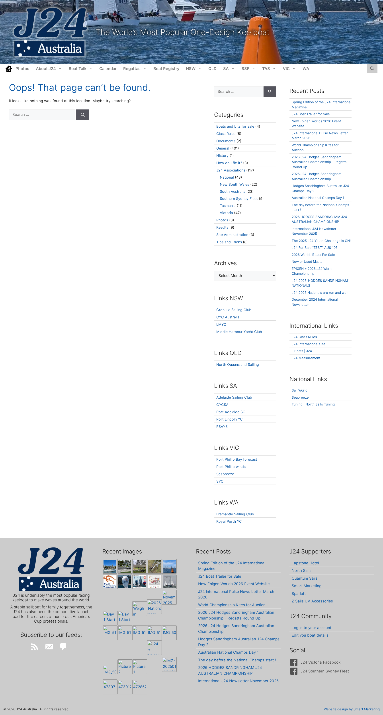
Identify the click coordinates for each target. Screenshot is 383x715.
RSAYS (222, 426)
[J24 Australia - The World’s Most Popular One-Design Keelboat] (169, 566)
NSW (190, 68)
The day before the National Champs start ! (237, 660)
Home (9, 68)
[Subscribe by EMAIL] (49, 646)
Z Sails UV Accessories (312, 601)
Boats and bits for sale (235, 126)
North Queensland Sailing (237, 364)
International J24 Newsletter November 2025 (238, 681)
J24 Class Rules (304, 337)
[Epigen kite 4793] (124, 582)
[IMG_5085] (169, 632)
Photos (22, 68)
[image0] (110, 566)
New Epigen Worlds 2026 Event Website (234, 584)
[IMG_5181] (110, 632)
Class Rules (225, 133)
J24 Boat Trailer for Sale (311, 114)
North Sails (301, 570)
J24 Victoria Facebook (320, 662)
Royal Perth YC (229, 521)
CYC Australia (228, 317)
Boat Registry (166, 68)
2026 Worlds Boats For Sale (313, 255)
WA (306, 68)
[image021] (139, 566)
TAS (266, 68)
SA (226, 68)
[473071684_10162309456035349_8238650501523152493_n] (110, 687)
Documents (225, 141)
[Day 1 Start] (110, 618)
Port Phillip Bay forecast (236, 459)
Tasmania (228, 205)
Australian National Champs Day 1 (318, 198)
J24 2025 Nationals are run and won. (320, 292)
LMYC (221, 324)
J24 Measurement (306, 358)
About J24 (46, 68)
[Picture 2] (124, 666)
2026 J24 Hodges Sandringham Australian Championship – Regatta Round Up (319, 162)
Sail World (299, 390)
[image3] (124, 566)
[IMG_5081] (110, 672)
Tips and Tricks (229, 242)
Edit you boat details (310, 635)
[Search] (82, 114)
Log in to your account (311, 627)
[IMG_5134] (154, 632)
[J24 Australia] (50, 32)
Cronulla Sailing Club (233, 310)
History (222, 155)
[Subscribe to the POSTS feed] (34, 646)
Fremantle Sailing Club (235, 514)
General (222, 148)
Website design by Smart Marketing (352, 709)
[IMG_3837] (139, 582)
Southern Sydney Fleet (239, 198)
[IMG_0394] (154, 566)
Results (222, 227)
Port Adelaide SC (230, 412)
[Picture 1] (139, 666)
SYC (219, 481)
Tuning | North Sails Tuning (313, 404)
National (227, 177)
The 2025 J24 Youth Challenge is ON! (321, 241)
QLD (212, 68)
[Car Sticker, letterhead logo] (110, 582)
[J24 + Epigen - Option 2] (154, 647)
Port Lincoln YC (229, 419)
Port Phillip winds (231, 466)
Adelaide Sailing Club (234, 397)
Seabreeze (225, 474)
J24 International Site (308, 344)
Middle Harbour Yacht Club (239, 331)
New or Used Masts (307, 261)
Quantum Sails (305, 578)
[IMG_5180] (124, 632)
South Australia (232, 191)
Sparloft (299, 593)
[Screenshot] (169, 582)
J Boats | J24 (302, 351)
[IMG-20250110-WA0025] (169, 664)
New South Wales (234, 184)
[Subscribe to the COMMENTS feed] (63, 646)
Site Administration (232, 234)
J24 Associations (230, 170)
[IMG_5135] (139, 632)
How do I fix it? (229, 163)
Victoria (226, 212)
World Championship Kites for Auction (232, 605)
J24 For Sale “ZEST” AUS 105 (315, 247)
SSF (245, 68)
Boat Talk (77, 68)
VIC (286, 68)
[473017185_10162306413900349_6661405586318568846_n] (124, 687)
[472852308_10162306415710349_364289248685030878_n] (139, 687)
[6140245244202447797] (154, 582)
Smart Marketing (306, 586)
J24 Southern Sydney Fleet (325, 671)
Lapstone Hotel (305, 563)
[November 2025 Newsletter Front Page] (169, 597)
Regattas (132, 68)
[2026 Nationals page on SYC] (154, 606)
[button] (372, 68)
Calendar (108, 68)
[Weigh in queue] (139, 608)
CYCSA (222, 404)
